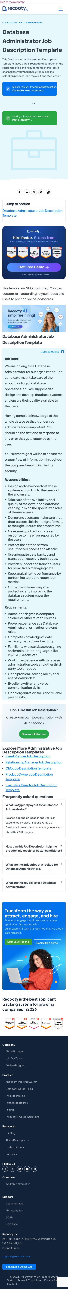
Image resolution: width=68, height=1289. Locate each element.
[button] (52, 351)
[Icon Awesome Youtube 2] (27, 1169)
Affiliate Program (15, 1065)
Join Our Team (14, 1058)
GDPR (9, 1217)
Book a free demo (47, 942)
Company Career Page (19, 1088)
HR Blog (10, 1133)
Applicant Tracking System (21, 1081)
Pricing (10, 1109)
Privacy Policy (52, 1280)
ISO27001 (12, 1224)
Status (11, 1280)
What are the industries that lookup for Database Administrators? (32, 866)
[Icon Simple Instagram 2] (34, 1169)
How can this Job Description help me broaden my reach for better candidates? (34, 848)
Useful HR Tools (15, 1147)
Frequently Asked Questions (22, 1116)
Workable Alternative (18, 1184)
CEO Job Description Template (28, 768)
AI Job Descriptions (17, 1140)
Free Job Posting (15, 1095)
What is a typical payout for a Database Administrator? (32, 807)
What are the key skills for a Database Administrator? (31, 885)
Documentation (15, 1203)
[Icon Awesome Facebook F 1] (5, 1169)
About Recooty (15, 1051)
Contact (12, 1284)
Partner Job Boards (17, 1102)
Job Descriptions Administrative (23, 22)
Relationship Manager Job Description (34, 762)
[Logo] (12, 1169)
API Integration (14, 1210)
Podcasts (11, 1154)
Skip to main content (12, 1)
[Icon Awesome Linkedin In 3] (20, 1169)
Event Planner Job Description (28, 756)
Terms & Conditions (29, 1280)
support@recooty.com (16, 1256)
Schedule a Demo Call (19, 1266)
